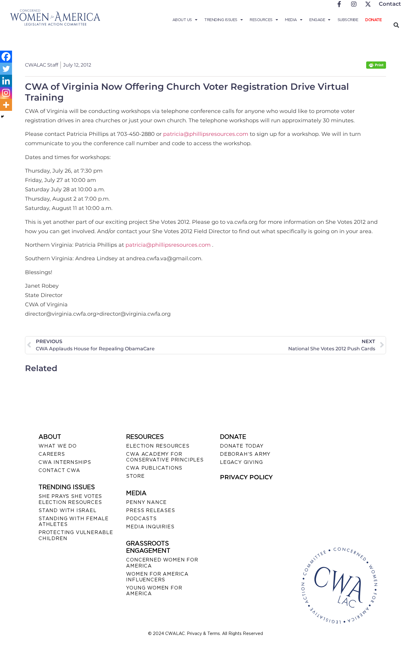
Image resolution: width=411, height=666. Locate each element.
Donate (373, 19)
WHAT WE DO (58, 446)
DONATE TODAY (242, 446)
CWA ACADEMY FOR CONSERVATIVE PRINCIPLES (164, 457)
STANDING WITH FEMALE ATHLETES (74, 521)
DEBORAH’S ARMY (245, 454)
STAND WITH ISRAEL (68, 510)
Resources (261, 19)
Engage (317, 19)
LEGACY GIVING (241, 462)
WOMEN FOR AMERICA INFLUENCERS (157, 577)
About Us (182, 19)
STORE (135, 476)
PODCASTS (141, 518)
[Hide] (2, 116)
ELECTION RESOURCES (157, 446)
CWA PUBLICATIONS (154, 468)
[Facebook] (6, 57)
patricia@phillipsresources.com (205, 134)
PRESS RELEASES (150, 510)
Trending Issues (220, 19)
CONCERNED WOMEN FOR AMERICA (162, 562)
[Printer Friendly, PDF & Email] (376, 67)
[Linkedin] (6, 81)
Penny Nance (146, 502)
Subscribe (348, 19)
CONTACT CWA (59, 470)
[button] (396, 25)
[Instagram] (6, 93)
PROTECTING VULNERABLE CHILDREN (76, 535)
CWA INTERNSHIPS (65, 462)
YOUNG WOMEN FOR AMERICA (154, 590)
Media (291, 19)
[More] (6, 105)
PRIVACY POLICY (246, 477)
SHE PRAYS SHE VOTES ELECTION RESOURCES (70, 499)
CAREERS (52, 454)
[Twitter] (6, 69)
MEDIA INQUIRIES (150, 527)
